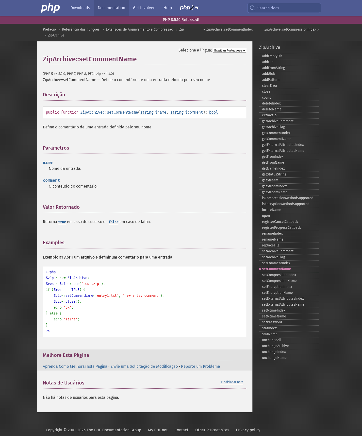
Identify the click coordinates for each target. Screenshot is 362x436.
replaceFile (271, 245)
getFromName (273, 162)
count (266, 97)
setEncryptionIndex (277, 287)
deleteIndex (271, 103)
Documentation (111, 7)
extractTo (269, 115)
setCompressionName (279, 281)
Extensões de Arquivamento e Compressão (139, 29)
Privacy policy (248, 430)
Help (168, 7)
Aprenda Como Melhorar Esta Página (75, 366)
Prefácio (49, 29)
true (62, 222)
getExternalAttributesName (283, 151)
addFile (268, 62)
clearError (269, 86)
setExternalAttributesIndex (283, 298)
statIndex (269, 328)
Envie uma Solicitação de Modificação (144, 366)
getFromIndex (272, 157)
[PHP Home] (51, 8)
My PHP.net (158, 430)
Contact (181, 430)
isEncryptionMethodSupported (285, 204)
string (146, 112)
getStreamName (275, 192)
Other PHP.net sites (212, 430)
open (266, 216)
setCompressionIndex (279, 275)
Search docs (268, 8)
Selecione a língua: (195, 50)
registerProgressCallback (281, 228)
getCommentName (276, 139)
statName (270, 334)
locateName (271, 210)
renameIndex (272, 233)
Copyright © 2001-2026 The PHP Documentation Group (93, 430)
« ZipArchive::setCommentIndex (228, 29)
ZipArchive (56, 35)
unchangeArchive (275, 346)
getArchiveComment (278, 121)
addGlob (268, 74)
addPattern (271, 80)
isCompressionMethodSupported (287, 198)
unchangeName (274, 358)
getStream (270, 180)
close (266, 91)
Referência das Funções (81, 29)
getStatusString (274, 174)
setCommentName (276, 269)
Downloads (80, 7)
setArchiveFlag (273, 257)
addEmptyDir (272, 56)
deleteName (271, 109)
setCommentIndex (276, 263)
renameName (272, 239)
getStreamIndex (274, 186)
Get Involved (144, 7)
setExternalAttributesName (283, 304)
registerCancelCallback (280, 222)
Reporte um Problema (200, 366)
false (113, 222)
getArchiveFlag (273, 127)
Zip (181, 29)
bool (213, 112)
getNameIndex (273, 168)
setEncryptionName (277, 293)
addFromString (273, 68)
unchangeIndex (274, 352)
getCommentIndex (276, 133)
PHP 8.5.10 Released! (181, 19)
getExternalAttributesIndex (283, 145)
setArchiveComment (278, 251)
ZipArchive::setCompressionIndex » (291, 29)
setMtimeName (274, 316)
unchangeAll (271, 340)
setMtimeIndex (273, 310)
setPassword (272, 322)
